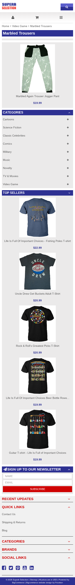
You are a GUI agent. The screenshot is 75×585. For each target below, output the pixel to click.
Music (6, 159)
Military (7, 151)
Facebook (4, 568)
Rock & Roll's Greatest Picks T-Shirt (37, 345)
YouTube (25, 568)
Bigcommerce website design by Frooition (44, 583)
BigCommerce (18, 583)
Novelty (7, 168)
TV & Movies (10, 176)
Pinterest (18, 568)
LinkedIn (32, 568)
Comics (7, 143)
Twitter (11, 568)
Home (5, 26)
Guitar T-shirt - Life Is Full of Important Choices (37, 452)
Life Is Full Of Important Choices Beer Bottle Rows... (37, 397)
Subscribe (37, 489)
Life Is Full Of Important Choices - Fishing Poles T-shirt (37, 240)
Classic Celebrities (14, 135)
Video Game (19, 26)
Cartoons (8, 119)
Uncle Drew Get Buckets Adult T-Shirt (37, 293)
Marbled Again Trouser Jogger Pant (37, 96)
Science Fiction (12, 127)
